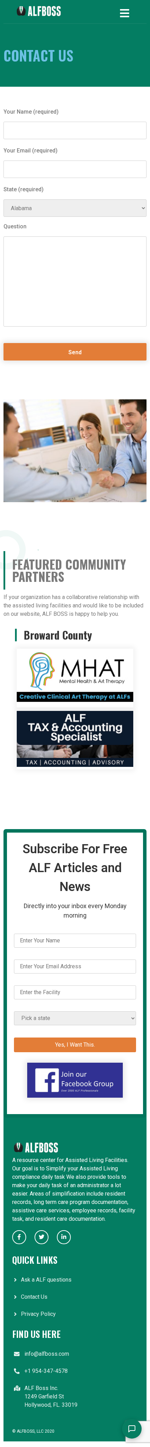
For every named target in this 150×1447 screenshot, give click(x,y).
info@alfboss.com (46, 1353)
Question (15, 227)
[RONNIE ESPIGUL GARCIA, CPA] (75, 765)
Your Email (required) (30, 151)
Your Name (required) (31, 112)
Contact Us (34, 1296)
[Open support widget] (132, 1429)
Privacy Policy (38, 1314)
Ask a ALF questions (46, 1279)
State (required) (23, 190)
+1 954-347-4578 (46, 1371)
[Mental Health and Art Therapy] (75, 703)
